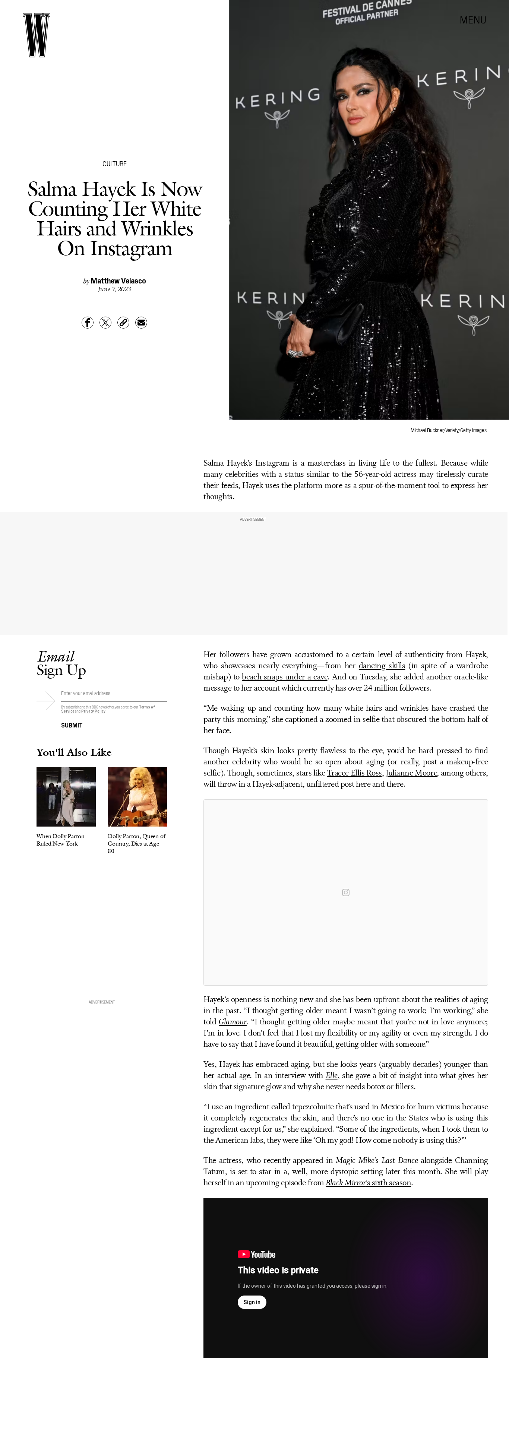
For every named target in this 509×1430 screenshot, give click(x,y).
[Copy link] (123, 323)
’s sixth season (368, 1183)
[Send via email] (141, 323)
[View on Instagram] (346, 892)
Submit (72, 724)
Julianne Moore (411, 773)
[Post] (105, 323)
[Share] (88, 323)
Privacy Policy (93, 710)
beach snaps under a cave (284, 677)
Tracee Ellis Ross (354, 773)
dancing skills (382, 666)
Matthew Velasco (118, 280)
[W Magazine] (36, 35)
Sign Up (61, 663)
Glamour (233, 1022)
